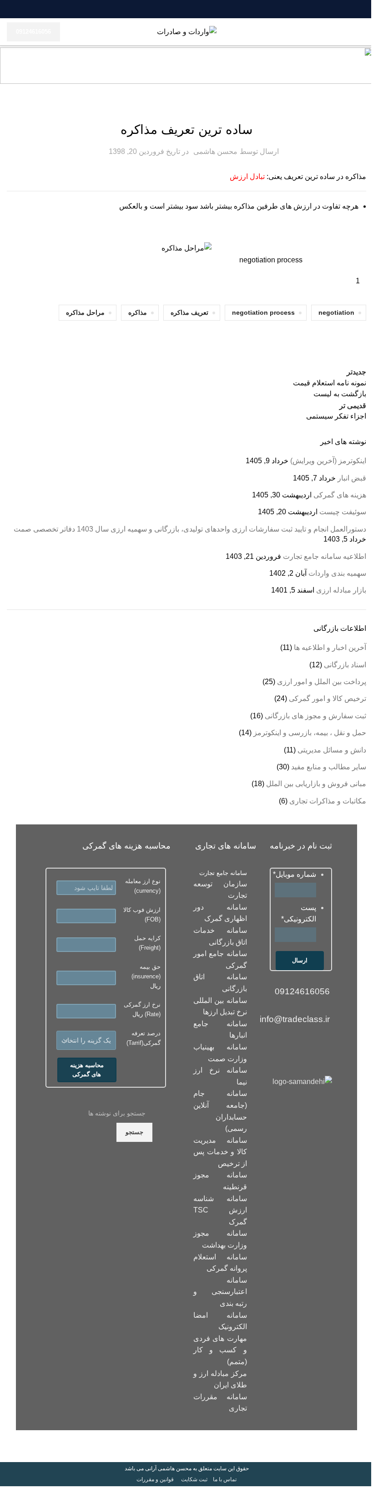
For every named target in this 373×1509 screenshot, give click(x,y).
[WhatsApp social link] (181, 9)
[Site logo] (187, 31)
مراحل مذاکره (85, 312)
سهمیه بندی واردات (337, 573)
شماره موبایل (294, 874)
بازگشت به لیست (339, 394)
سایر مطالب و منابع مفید (328, 767)
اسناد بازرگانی (345, 665)
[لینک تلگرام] (170, 9)
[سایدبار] (361, 1497)
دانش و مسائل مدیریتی (331, 750)
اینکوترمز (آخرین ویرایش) (328, 461)
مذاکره (137, 312)
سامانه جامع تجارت (223, 873)
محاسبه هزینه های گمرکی (87, 1070)
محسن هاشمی (215, 151)
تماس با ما (225, 1479)
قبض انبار (352, 478)
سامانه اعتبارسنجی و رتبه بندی (220, 1291)
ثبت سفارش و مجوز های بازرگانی (315, 716)
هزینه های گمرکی (339, 495)
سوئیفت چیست (342, 512)
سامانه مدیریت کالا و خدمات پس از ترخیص (220, 1151)
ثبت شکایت (194, 1479)
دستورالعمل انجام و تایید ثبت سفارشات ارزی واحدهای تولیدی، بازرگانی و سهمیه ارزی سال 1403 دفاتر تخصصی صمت (190, 529)
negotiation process (263, 312)
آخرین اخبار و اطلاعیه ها (330, 647)
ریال (146, 976)
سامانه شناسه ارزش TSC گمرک (220, 1210)
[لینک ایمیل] (202, 9)
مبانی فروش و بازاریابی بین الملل (316, 784)
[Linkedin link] (191, 9)
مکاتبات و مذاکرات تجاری (186, 107)
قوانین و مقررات (155, 1479)
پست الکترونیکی (298, 913)
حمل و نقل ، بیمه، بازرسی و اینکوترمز (309, 733)
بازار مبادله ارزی (341, 590)
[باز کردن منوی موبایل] (362, 32)
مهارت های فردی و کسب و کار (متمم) (220, 1350)
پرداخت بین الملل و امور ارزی (321, 681)
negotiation (336, 312)
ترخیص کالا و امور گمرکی (327, 698)
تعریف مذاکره (189, 312)
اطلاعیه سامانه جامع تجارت (324, 556)
